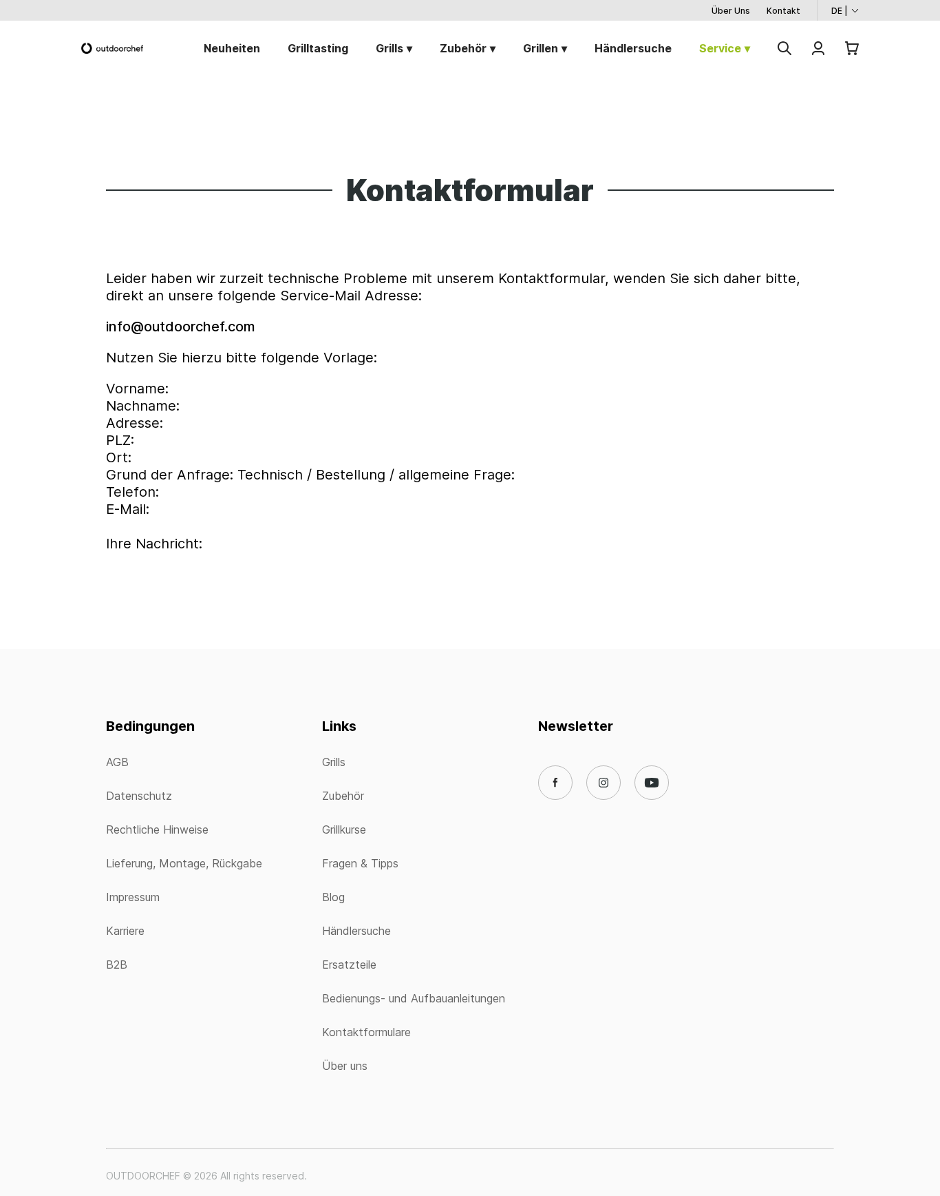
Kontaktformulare (366, 1032)
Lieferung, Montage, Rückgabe (184, 863)
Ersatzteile (349, 964)
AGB (117, 762)
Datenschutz (139, 796)
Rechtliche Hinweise (157, 829)
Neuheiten (232, 48)
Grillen (540, 48)
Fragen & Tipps (360, 863)
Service (720, 48)
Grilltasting (318, 48)
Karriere (125, 931)
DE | (839, 11)
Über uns (344, 1066)
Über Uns (731, 11)
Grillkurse (344, 829)
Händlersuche (633, 48)
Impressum (133, 897)
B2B (116, 964)
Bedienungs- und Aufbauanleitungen (413, 998)
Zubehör (463, 48)
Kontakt (783, 11)
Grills (389, 48)
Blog (333, 897)
